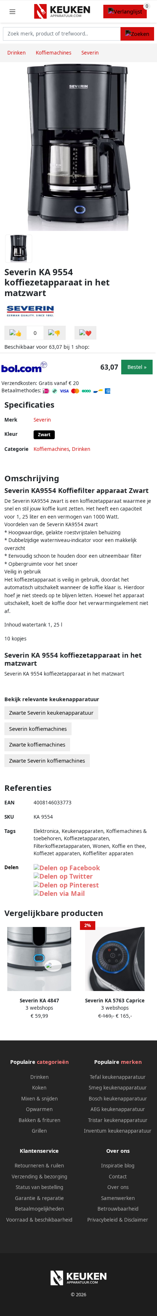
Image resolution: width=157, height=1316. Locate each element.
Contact (118, 1176)
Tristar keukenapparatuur (118, 1120)
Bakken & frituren (39, 1120)
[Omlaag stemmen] (54, 333)
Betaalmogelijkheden (39, 1208)
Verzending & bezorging (39, 1176)
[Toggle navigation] (12, 11)
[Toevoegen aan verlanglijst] (85, 333)
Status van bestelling (39, 1187)
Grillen (39, 1131)
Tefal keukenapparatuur (118, 1077)
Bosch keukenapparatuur (118, 1098)
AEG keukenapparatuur (118, 1109)
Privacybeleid (102, 1219)
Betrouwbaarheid (117, 1208)
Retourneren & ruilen (39, 1165)
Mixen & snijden (39, 1098)
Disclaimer (136, 1219)
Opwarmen (39, 1109)
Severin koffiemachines (38, 728)
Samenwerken (118, 1198)
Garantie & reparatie (39, 1198)
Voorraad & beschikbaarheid (39, 1219)
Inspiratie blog (117, 1165)
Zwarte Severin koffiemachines (47, 760)
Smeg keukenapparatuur (118, 1087)
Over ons (118, 1187)
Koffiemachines (51, 449)
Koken (39, 1087)
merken (131, 1061)
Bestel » (136, 366)
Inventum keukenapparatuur (118, 1131)
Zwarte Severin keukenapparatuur (51, 712)
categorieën (53, 1061)
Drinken (81, 449)
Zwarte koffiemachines (37, 744)
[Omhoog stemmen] (16, 333)
